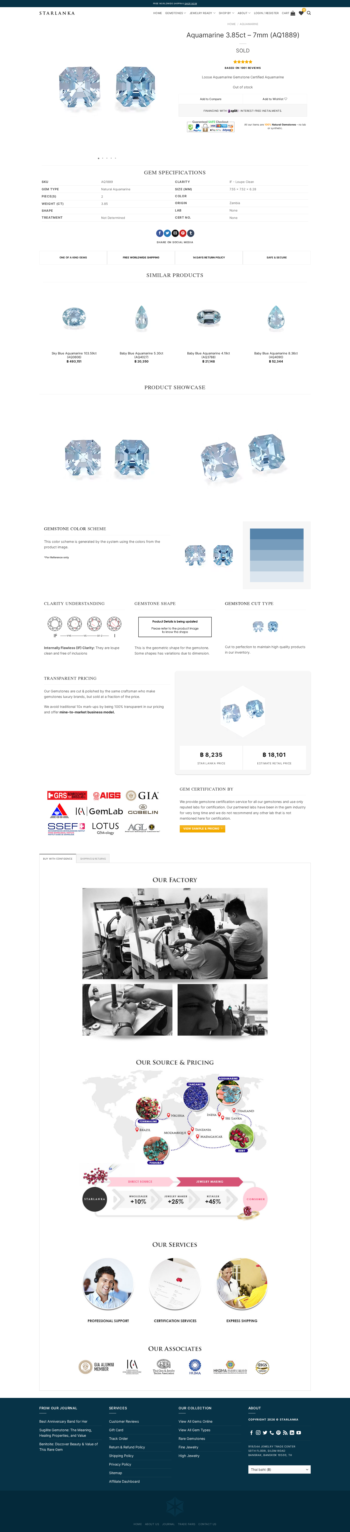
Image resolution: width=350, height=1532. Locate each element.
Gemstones (174, 13)
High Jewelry (189, 1456)
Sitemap (115, 1473)
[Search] (309, 13)
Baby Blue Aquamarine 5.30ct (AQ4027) (141, 355)
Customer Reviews (124, 1421)
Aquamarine (249, 24)
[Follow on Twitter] (265, 1433)
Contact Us (207, 1524)
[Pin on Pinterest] (182, 233)
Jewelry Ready (201, 13)
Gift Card (116, 1430)
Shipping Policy (121, 1456)
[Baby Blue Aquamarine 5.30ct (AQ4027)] (141, 317)
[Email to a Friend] (175, 233)
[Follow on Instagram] (258, 1433)
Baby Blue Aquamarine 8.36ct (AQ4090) (276, 355)
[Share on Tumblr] (190, 233)
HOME (157, 13)
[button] (43, 87)
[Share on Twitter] (167, 233)
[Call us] (272, 1433)
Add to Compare (210, 99)
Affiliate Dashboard (124, 1481)
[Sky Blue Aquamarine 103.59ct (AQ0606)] (74, 317)
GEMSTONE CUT (243, 603)
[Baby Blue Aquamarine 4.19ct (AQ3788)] (208, 317)
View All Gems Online (195, 1421)
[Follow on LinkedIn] (292, 1433)
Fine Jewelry (188, 1447)
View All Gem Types (194, 1430)
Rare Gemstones (192, 1438)
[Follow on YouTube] (298, 1433)
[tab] (57, 858)
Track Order (118, 1438)
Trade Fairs (186, 1524)
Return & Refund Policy (127, 1447)
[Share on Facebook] (159, 233)
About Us (152, 1524)
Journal (168, 1524)
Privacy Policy (120, 1464)
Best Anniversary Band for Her (63, 1421)
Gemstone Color (65, 528)
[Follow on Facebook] (251, 1433)
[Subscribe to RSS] (285, 1433)
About (242, 13)
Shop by (225, 13)
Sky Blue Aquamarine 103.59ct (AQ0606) (74, 355)
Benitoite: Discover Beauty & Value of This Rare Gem (68, 1446)
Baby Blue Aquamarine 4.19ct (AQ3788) (208, 355)
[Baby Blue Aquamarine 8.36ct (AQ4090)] (276, 317)
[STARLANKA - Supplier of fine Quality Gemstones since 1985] (57, 13)
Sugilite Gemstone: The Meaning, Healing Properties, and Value (65, 1432)
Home (231, 24)
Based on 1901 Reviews (243, 68)
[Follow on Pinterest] (278, 1433)
